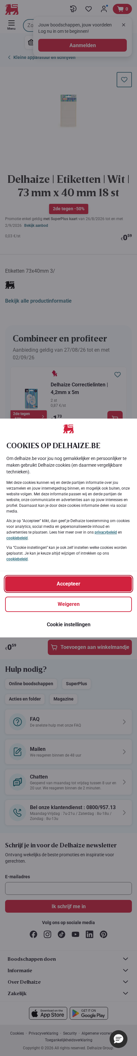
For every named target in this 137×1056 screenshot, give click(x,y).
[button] (118, 1039)
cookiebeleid (17, 538)
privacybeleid (106, 532)
